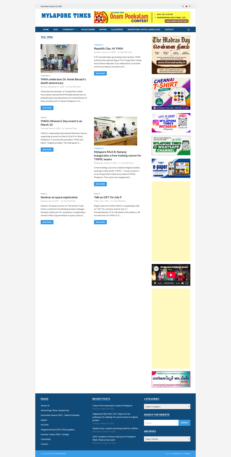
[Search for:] (167, 423)
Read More (47, 108)
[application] (171, 275)
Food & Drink (88, 29)
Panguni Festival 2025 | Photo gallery (58, 429)
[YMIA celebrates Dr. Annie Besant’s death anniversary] (65, 59)
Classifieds (117, 29)
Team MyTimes (75, 87)
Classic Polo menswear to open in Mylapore (112, 405)
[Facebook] (190, 6)
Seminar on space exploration (59, 197)
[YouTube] (186, 6)
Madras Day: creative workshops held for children (115, 428)
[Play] (155, 283)
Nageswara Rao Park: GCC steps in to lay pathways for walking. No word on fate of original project (115, 416)
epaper (103, 29)
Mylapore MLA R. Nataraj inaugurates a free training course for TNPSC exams (117, 155)
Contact (169, 29)
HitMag (187, 453)
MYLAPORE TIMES (59, 453)
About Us (45, 405)
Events (44, 117)
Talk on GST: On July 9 (108, 197)
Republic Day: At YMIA (108, 48)
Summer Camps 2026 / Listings (55, 434)
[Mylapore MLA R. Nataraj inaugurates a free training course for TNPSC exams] (118, 132)
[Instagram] (182, 6)
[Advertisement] (171, 221)
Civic (55, 29)
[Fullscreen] (187, 283)
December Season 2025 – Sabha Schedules (60, 415)
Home (46, 29)
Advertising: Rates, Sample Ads (144, 29)
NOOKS (45, 424)
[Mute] (182, 283)
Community (68, 29)
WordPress (178, 453)
